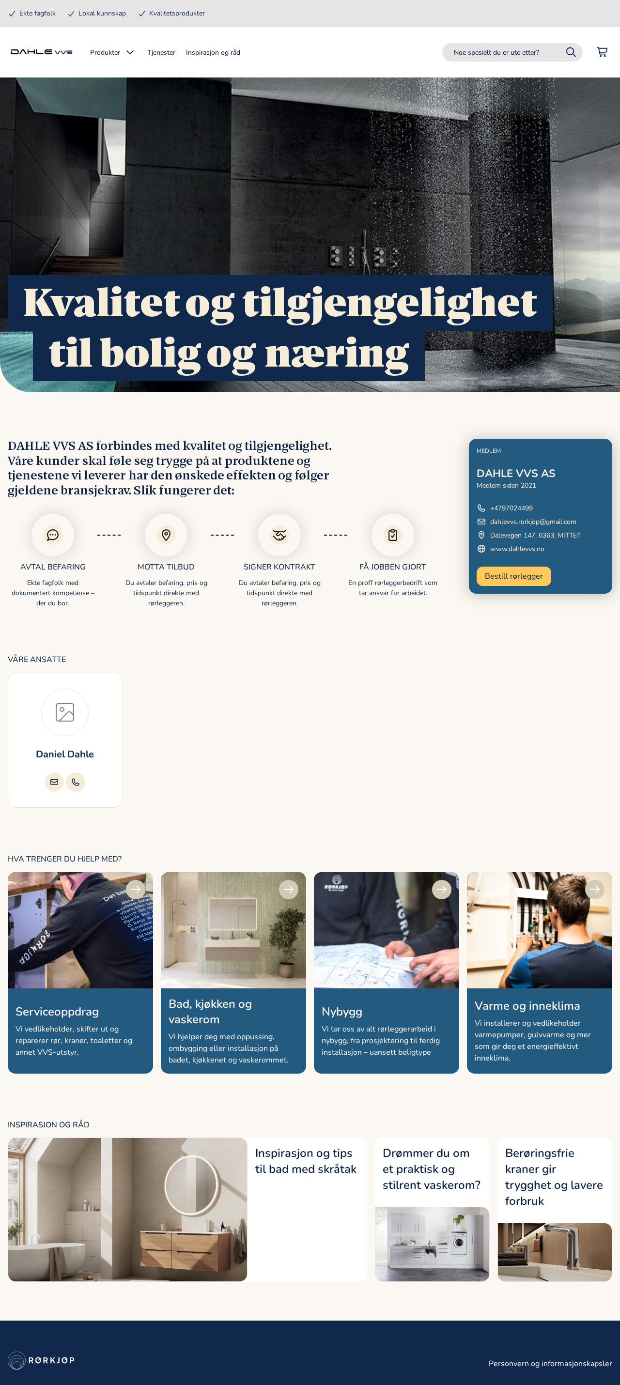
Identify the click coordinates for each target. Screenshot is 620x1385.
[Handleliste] (602, 52)
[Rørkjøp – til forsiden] (42, 52)
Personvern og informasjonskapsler (550, 1363)
